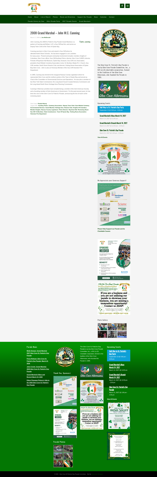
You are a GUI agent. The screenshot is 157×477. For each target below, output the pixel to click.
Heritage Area (59, 107)
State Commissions (50, 112)
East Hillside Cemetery (82, 105)
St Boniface (39, 112)
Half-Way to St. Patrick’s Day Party (112, 107)
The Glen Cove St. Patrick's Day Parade (43, 7)
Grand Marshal (50, 107)
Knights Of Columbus (80, 107)
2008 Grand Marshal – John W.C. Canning (55, 32)
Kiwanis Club (68, 107)
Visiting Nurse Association (78, 112)
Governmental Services (37, 107)
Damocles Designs (97, 474)
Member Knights (35, 109)
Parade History (42, 103)
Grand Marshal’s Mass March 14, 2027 (113, 115)
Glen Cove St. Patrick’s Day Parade (111, 130)
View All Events (102, 137)
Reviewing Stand (83, 109)
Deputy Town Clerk (69, 105)
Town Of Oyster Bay (63, 112)
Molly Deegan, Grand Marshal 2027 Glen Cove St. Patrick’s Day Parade (38, 353)
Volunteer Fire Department (38, 114)
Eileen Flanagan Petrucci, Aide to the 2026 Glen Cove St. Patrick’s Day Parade (38, 383)
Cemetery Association (55, 105)
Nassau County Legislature (49, 109)
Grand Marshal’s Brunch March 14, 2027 (113, 123)
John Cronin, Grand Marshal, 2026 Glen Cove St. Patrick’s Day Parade (38, 369)
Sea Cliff (33, 112)
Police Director (63, 109)
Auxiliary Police (43, 105)
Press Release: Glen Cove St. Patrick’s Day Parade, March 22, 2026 (37, 361)
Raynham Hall (73, 109)
